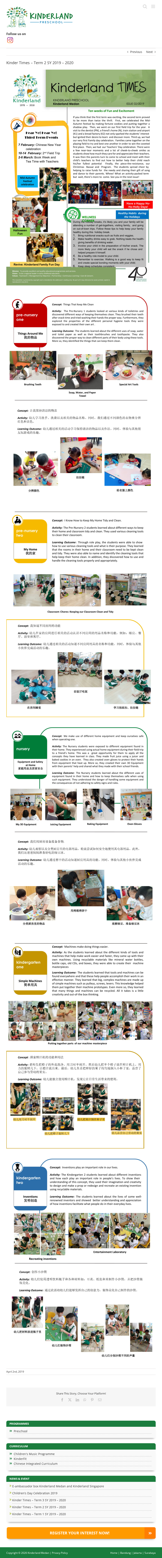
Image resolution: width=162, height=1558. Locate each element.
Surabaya (150, 1553)
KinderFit (20, 1459)
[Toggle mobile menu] (153, 6)
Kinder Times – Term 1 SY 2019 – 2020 (39, 1514)
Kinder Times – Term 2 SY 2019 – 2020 (39, 1507)
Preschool (20, 1431)
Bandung (125, 1553)
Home (113, 1553)
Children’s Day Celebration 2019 (34, 1493)
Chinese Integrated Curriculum (36, 1464)
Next (149, 52)
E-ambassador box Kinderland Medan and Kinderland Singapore (58, 1486)
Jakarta (138, 1553)
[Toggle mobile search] (145, 6)
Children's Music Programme (34, 1454)
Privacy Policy (60, 1553)
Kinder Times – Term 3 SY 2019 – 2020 (39, 1500)
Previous (136, 52)
